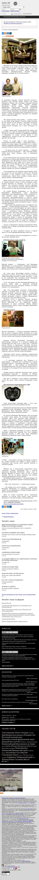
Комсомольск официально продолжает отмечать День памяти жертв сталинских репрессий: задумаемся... (17, 695)
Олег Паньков (33, 703)
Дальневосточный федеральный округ (18, 739)
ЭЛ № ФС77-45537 (29, 808)
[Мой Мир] (8, 33)
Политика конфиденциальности (19, 797)
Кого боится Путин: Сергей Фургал (10, 699)
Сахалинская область (10, 755)
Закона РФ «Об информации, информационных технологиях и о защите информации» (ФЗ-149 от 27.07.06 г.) (17, 821)
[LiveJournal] (10, 33)
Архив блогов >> (7, 705)
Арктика (31, 733)
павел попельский (32, 678)
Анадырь (24, 733)
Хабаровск (11, 757)
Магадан (14, 746)
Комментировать (9, 516)
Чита (34, 757)
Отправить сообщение (22, 802)
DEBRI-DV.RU (17, 866)
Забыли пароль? (15, 11)
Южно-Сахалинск (16, 759)
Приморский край (19, 750)
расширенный (27, 13)
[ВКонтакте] (3, 33)
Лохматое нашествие (10, 567)
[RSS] (1, 793)
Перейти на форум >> (8, 722)
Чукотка (5, 759)
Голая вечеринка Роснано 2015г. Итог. (10, 680)
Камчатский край (9, 744)
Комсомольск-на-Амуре (25, 744)
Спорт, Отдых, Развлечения (10, 513)
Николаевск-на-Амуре (8, 748)
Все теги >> (5, 761)
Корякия (3, 746)
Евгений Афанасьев (31, 681)
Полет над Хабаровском (11, 546)
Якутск (26, 759)
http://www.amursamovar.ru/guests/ (14, 504)
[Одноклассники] (5, 33)
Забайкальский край (32, 742)
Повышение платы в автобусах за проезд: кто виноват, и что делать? (17, 702)
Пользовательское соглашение (7, 797)
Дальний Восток (9, 742)
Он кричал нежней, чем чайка (13, 532)
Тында (27, 755)
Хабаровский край (24, 757)
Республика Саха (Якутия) (17, 753)
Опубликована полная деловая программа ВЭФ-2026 (14, 641)
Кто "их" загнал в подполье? (12, 580)
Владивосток (29, 735)
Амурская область (13, 733)
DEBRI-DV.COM (10, 866)
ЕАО (18, 742)
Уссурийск (4, 757)
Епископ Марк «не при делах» (13, 573)
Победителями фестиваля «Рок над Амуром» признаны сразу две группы (18, 648)
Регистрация (5, 11)
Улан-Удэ (31, 755)
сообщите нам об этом (26, 860)
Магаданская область (25, 746)
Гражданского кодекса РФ (23, 818)
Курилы (8, 746)
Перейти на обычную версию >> (13, 23)
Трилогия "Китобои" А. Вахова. (9, 715)
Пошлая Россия (6, 603)
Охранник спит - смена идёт (8, 717)
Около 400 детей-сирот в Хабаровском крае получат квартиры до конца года (19, 639)
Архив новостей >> (8, 665)
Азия (4, 733)
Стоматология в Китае (8, 619)
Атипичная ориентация (11, 552)
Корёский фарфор (6, 662)
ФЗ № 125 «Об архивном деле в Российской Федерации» (12, 813)
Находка (35, 746)
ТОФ (24, 755)
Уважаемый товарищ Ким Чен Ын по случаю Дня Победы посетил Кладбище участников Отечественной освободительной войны (19, 655)
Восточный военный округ (12, 737)
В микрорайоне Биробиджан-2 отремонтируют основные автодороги (17, 634)
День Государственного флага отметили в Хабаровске (14, 646)
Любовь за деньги (8, 586)
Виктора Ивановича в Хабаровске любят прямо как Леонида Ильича (17, 525)
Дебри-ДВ (6, 3)
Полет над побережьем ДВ (11, 539)
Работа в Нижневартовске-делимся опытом (14, 621)
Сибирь (20, 755)
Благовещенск (18, 735)
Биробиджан (7, 735)
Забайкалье (23, 742)
